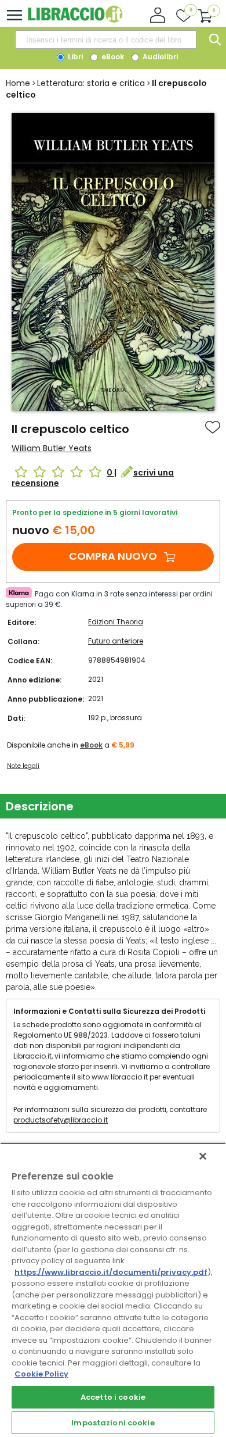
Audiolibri (159, 57)
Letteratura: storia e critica (91, 83)
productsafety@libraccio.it (60, 1120)
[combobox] (105, 39)
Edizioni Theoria (115, 622)
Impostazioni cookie (112, 1422)
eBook (112, 57)
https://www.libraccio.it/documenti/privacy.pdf (110, 1272)
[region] (113, 1290)
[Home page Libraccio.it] (75, 20)
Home (18, 83)
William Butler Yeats (52, 448)
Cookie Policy (41, 1373)
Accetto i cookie (113, 1397)
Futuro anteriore (115, 641)
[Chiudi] (202, 1156)
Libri (74, 57)
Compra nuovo (113, 556)
